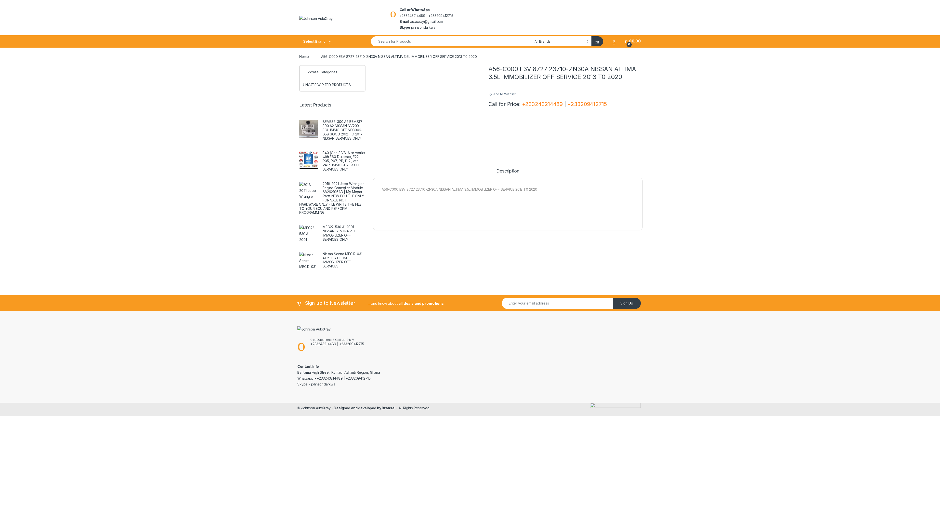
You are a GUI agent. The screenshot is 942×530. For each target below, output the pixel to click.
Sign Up (626, 303)
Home (304, 56)
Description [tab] (507, 171)
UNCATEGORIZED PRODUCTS (327, 85)
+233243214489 (542, 104)
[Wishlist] (614, 41)
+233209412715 (587, 104)
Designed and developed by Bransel (364, 408)
